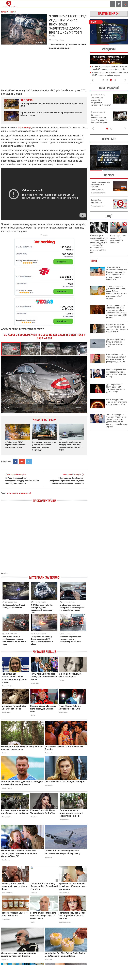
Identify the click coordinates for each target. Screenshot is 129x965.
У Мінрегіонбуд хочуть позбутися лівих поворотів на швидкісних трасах (72, 607)
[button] (31, 349)
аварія (15, 493)
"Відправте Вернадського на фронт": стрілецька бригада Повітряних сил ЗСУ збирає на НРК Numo (99, 121)
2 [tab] (118, 44)
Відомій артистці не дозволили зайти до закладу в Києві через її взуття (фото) (117, 328)
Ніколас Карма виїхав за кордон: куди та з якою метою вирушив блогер (116, 373)
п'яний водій (25, 493)
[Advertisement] (44, 280)
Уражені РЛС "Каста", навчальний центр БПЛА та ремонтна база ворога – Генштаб (110, 75)
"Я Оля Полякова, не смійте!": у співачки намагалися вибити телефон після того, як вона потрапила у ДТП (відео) (116, 311)
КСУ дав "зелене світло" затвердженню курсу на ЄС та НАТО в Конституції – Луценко (22, 481)
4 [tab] (115, 80)
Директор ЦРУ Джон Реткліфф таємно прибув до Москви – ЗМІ (115, 343)
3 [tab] (111, 80)
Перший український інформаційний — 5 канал (8, 4)
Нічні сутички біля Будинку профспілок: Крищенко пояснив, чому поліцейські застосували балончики (67, 481)
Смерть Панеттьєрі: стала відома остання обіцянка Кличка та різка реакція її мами (116, 358)
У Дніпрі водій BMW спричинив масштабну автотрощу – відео (15, 444)
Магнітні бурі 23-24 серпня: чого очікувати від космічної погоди (116, 401)
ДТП (9, 493)
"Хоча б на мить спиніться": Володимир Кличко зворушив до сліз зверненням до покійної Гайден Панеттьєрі (116, 273)
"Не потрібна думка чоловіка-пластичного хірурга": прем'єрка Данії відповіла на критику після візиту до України (116, 420)
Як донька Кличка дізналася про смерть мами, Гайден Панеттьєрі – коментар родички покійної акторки (116, 292)
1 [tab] (99, 44)
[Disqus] (44, 539)
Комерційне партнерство (96, 201)
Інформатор (24, 127)
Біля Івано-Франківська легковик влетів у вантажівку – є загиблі (70, 639)
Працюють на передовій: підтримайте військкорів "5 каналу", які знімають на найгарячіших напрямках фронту (101, 105)
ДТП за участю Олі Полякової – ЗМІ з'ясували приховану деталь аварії (115, 388)
